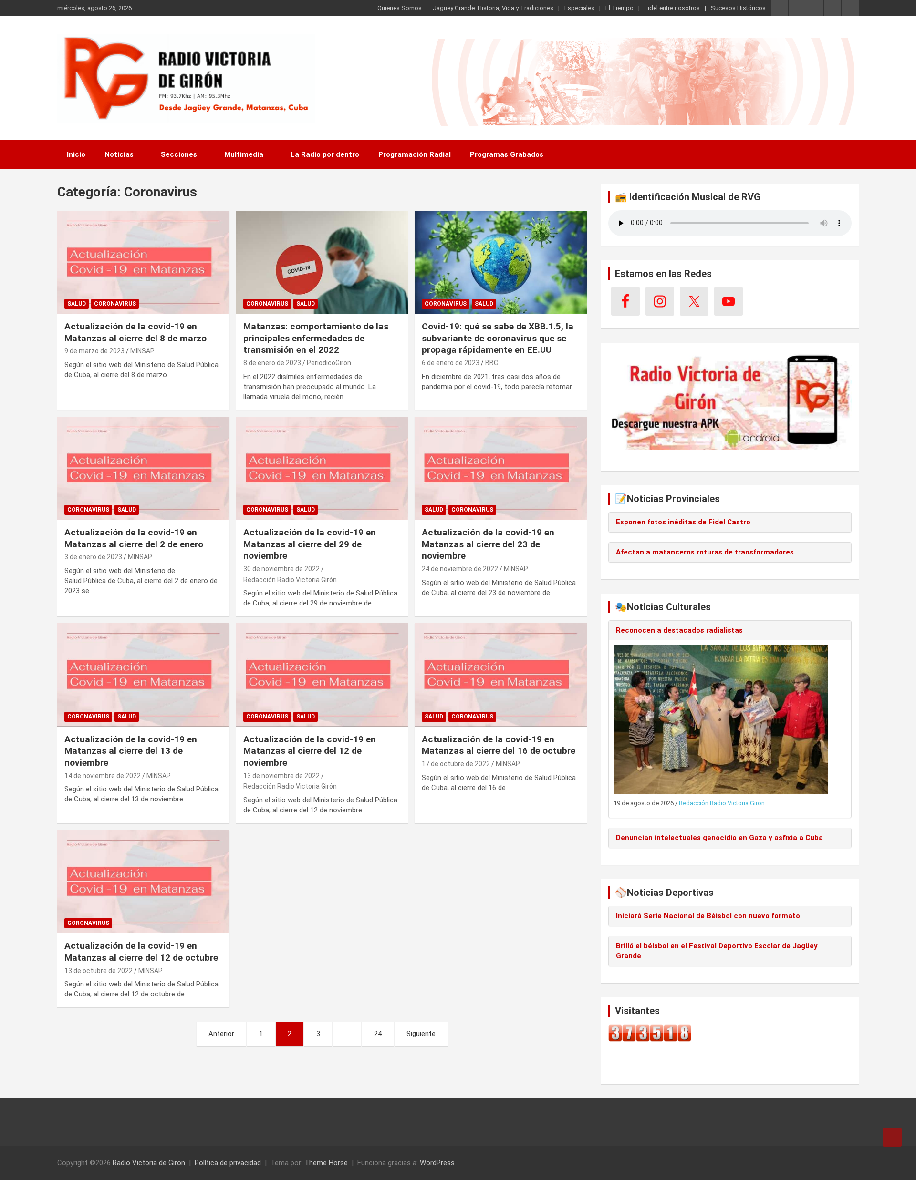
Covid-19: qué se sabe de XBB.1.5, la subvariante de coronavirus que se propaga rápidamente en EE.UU (497, 338)
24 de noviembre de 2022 (460, 569)
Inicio (76, 154)
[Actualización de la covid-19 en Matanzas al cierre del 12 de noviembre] (322, 675)
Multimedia (243, 154)
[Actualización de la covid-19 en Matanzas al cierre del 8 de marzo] (143, 262)
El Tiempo (619, 7)
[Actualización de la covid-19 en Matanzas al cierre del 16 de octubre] (500, 675)
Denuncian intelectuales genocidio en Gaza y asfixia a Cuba (719, 837)
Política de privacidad (228, 1163)
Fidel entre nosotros (672, 7)
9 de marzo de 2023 (94, 351)
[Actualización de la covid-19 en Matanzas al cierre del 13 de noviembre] (143, 675)
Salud (76, 303)
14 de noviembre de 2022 (102, 776)
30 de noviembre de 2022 (281, 569)
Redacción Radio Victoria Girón (290, 580)
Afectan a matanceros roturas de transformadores (705, 552)
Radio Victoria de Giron (149, 1163)
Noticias (119, 154)
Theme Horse (326, 1163)
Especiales (579, 7)
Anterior (221, 1033)
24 (378, 1033)
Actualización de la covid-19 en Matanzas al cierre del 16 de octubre (498, 745)
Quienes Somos (399, 7)
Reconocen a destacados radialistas (679, 630)
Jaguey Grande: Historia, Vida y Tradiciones (493, 7)
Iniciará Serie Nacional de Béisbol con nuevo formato (708, 916)
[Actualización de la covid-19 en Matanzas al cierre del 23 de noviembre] (500, 468)
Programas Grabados (506, 154)
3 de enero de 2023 (93, 557)
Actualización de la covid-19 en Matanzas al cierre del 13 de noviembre (130, 751)
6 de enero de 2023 (450, 363)
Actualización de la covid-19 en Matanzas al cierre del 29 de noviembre (309, 544)
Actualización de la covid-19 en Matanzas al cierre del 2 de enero (133, 538)
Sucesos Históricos (738, 7)
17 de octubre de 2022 (456, 764)
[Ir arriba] (892, 1137)
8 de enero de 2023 (272, 363)
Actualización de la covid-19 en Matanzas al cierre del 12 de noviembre (309, 751)
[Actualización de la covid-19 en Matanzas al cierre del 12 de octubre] (143, 882)
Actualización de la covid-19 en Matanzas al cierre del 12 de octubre (141, 951)
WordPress (437, 1163)
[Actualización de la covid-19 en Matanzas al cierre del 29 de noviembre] (322, 468)
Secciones (179, 154)
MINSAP (142, 351)
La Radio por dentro (325, 154)
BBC (491, 363)
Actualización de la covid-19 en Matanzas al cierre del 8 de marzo (135, 332)
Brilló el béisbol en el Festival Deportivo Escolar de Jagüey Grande (717, 951)
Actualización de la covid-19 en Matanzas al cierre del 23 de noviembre (488, 544)
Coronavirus (115, 303)
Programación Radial (414, 154)
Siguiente (421, 1033)
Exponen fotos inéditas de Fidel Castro (683, 522)
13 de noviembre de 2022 (281, 776)
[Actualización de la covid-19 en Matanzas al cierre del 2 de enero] (143, 468)
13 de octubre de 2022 (98, 971)
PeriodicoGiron (329, 363)
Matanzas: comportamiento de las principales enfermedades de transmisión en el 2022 (315, 338)
